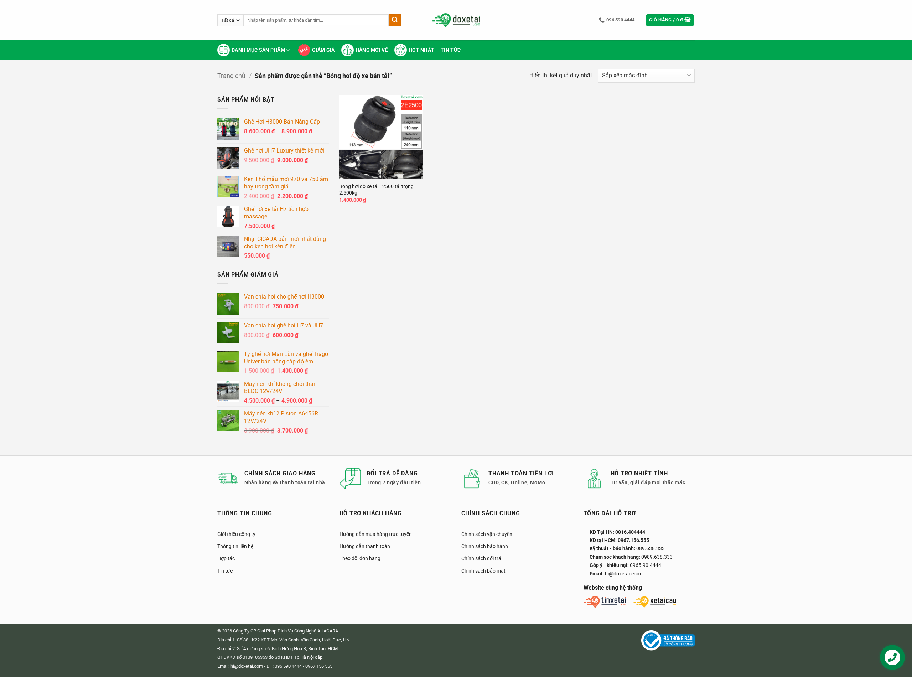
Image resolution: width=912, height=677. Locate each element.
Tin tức (451, 50)
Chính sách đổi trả (481, 558)
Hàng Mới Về (372, 50)
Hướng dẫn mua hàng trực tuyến (376, 534)
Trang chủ (231, 75)
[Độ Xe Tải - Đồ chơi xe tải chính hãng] (456, 20)
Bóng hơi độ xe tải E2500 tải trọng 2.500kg (376, 190)
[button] (670, 20)
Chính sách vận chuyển (486, 534)
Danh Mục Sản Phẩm (258, 50)
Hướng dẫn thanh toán (365, 546)
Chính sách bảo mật (483, 571)
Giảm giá (323, 50)
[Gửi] (395, 20)
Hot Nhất (421, 50)
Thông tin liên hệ (235, 546)
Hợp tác (226, 558)
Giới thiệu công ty (236, 534)
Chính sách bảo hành (484, 546)
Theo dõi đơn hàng (360, 558)
